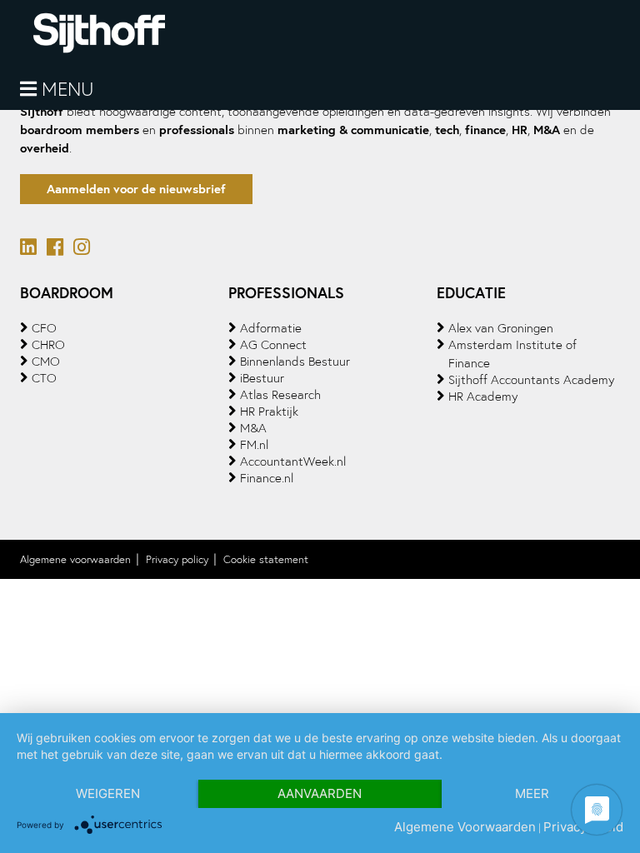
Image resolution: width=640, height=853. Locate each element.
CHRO (48, 344)
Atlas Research (280, 394)
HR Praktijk (269, 411)
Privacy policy (177, 559)
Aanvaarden (320, 793)
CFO (44, 328)
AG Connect (273, 344)
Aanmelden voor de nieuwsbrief (136, 189)
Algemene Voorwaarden (465, 827)
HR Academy (483, 396)
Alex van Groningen (500, 328)
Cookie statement (265, 559)
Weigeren (108, 793)
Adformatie (271, 328)
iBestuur (262, 378)
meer (532, 793)
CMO (46, 361)
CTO (44, 378)
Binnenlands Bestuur (295, 361)
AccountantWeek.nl (293, 461)
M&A (253, 428)
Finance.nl (266, 478)
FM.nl (254, 444)
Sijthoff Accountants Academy (531, 379)
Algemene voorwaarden (75, 559)
